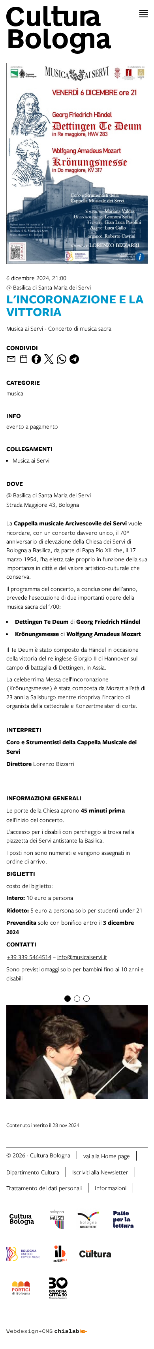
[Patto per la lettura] (123, 1220)
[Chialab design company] (46, 1325)
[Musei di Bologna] (57, 1221)
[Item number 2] (77, 998)
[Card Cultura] (95, 1254)
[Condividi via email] (11, 359)
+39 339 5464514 (29, 957)
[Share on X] (49, 359)
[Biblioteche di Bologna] (88, 1220)
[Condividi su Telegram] (74, 359)
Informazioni (110, 1188)
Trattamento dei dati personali (44, 1188)
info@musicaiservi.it (82, 957)
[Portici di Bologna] (21, 1289)
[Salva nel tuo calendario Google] (23, 359)
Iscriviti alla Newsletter (100, 1172)
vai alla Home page (106, 1156)
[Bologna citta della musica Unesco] (23, 1255)
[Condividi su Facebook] (36, 359)
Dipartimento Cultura (32, 1172)
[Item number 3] (86, 998)
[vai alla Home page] (77, 30)
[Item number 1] (67, 998)
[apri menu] (143, 13)
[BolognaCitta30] (58, 1289)
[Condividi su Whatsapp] (61, 359)
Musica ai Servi (31, 460)
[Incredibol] (60, 1255)
